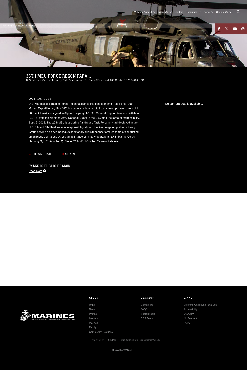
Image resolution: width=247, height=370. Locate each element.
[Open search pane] (238, 11)
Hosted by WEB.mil (122, 350)
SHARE (70, 154)
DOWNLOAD (41, 154)
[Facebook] (219, 28)
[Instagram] (243, 28)
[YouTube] (235, 28)
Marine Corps (47, 315)
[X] (227, 28)
